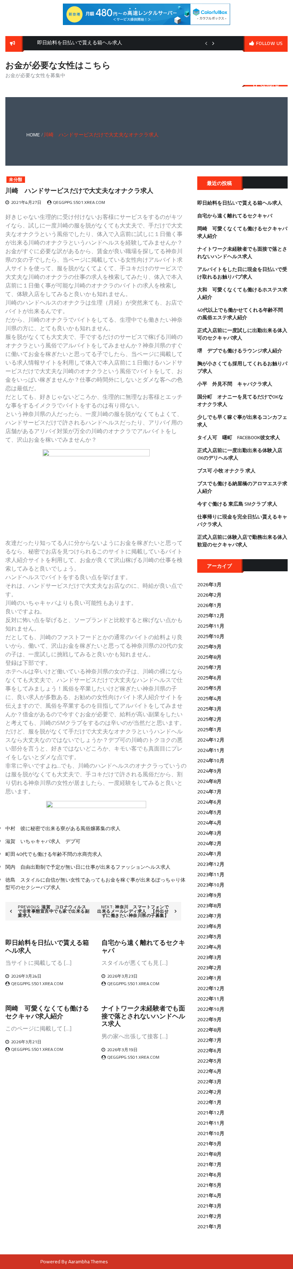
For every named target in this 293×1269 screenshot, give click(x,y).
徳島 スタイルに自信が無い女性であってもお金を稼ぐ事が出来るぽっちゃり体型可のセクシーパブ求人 (95, 883)
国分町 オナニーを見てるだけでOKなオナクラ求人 (240, 400)
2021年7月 (209, 1164)
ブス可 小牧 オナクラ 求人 (226, 470)
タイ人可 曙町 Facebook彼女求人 (238, 437)
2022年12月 (210, 988)
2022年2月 (209, 1091)
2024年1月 (209, 853)
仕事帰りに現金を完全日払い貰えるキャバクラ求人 (242, 520)
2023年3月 (209, 957)
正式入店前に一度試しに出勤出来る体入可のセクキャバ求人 (242, 334)
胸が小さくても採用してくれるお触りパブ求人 (242, 367)
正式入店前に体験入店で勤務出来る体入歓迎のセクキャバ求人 (242, 540)
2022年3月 (209, 1081)
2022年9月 (209, 1019)
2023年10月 (210, 884)
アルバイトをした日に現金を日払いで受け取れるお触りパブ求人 (242, 273)
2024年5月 (209, 812)
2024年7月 (209, 791)
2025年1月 (209, 729)
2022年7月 (209, 1040)
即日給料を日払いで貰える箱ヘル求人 (47, 946)
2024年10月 (210, 760)
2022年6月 (209, 1050)
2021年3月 (209, 1205)
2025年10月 (210, 636)
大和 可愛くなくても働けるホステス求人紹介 (242, 293)
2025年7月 (209, 667)
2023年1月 (209, 977)
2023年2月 (209, 967)
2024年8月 (209, 781)
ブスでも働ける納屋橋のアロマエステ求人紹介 (242, 487)
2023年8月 (209, 905)
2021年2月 (209, 1216)
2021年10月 (210, 1133)
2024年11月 (210, 750)
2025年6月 (209, 677)
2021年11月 (210, 1122)
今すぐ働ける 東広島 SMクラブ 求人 (237, 503)
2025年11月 (210, 625)
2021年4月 (209, 1195)
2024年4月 (209, 822)
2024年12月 (210, 739)
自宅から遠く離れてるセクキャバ (143, 946)
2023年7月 (209, 915)
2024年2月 (209, 843)
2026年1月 (209, 605)
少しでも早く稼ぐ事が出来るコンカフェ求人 (242, 420)
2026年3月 (209, 584)
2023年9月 (209, 895)
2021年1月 (209, 1226)
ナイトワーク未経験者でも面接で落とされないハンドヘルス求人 (143, 1015)
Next (213, 43)
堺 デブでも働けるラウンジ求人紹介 (239, 350)
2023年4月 (209, 946)
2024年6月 (209, 801)
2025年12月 (210, 615)
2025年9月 (209, 646)
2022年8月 (209, 1029)
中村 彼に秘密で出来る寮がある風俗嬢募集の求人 (62, 828)
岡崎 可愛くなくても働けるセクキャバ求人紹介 (47, 1012)
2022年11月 (210, 998)
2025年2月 (209, 719)
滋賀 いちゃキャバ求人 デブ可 (42, 841)
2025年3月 (209, 708)
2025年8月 (209, 656)
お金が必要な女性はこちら (58, 65)
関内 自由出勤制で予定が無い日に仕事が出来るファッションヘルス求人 (87, 867)
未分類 (16, 179)
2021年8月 (209, 1154)
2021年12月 (210, 1112)
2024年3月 (209, 833)
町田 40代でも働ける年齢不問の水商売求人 (53, 854)
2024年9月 (209, 770)
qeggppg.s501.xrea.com (79, 202)
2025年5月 (209, 688)
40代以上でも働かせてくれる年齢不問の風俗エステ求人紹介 (240, 313)
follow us (269, 43)
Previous (206, 43)
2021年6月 (209, 1174)
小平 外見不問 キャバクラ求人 (234, 383)
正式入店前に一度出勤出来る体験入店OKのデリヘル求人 (239, 454)
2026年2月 (209, 594)
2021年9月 (209, 1143)
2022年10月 (210, 1009)
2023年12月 (210, 864)
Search (269, 85)
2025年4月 (209, 698)
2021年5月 (209, 1185)
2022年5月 (209, 1060)
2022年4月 (209, 1071)
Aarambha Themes (88, 1261)
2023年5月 (209, 936)
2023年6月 (209, 926)
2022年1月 (209, 1102)
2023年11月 (210, 874)
